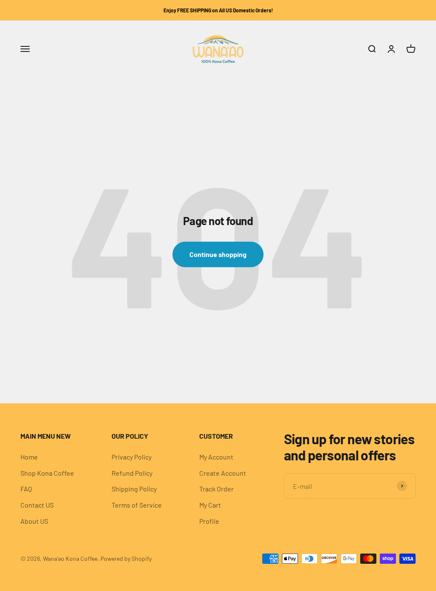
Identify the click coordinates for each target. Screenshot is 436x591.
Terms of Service (137, 505)
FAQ (26, 489)
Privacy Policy (132, 457)
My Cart (210, 505)
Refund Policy (132, 473)
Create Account (222, 473)
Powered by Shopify (126, 558)
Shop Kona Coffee (47, 473)
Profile (209, 521)
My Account (216, 457)
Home (29, 457)
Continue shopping (218, 254)
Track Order (216, 489)
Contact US (37, 505)
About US (34, 521)
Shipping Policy (134, 489)
